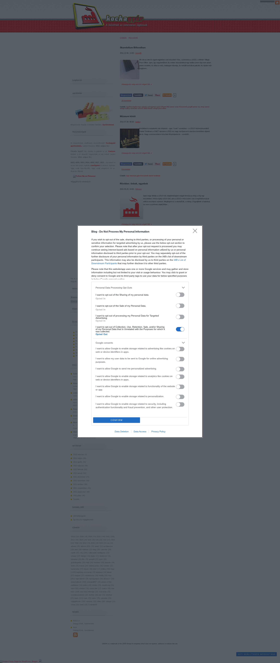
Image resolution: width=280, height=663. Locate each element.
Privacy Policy (158, 431)
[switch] (180, 295)
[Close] (196, 232)
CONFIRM (117, 420)
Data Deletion (122, 431)
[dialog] (140, 331)
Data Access (140, 431)
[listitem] (140, 287)
